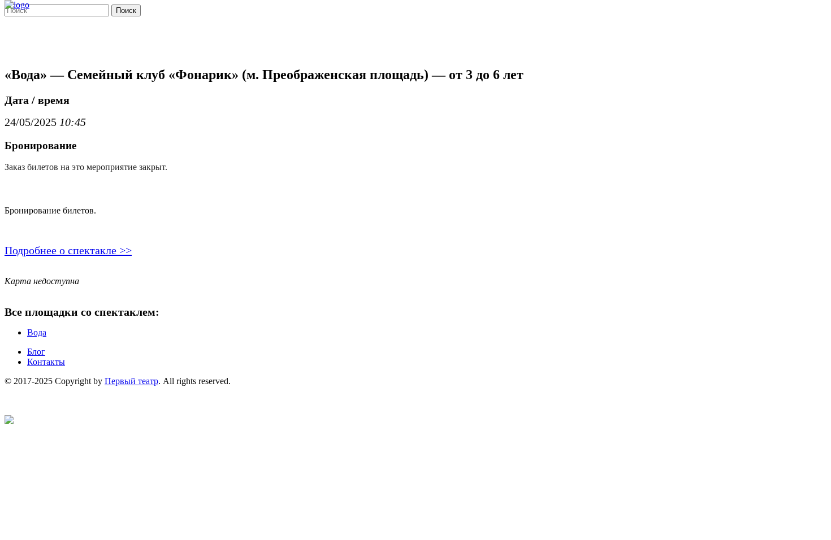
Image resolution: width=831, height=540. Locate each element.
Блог (36, 351)
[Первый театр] (17, 5)
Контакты (46, 362)
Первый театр (131, 381)
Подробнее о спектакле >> (68, 250)
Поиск (126, 10)
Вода (36, 332)
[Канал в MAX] (9, 421)
